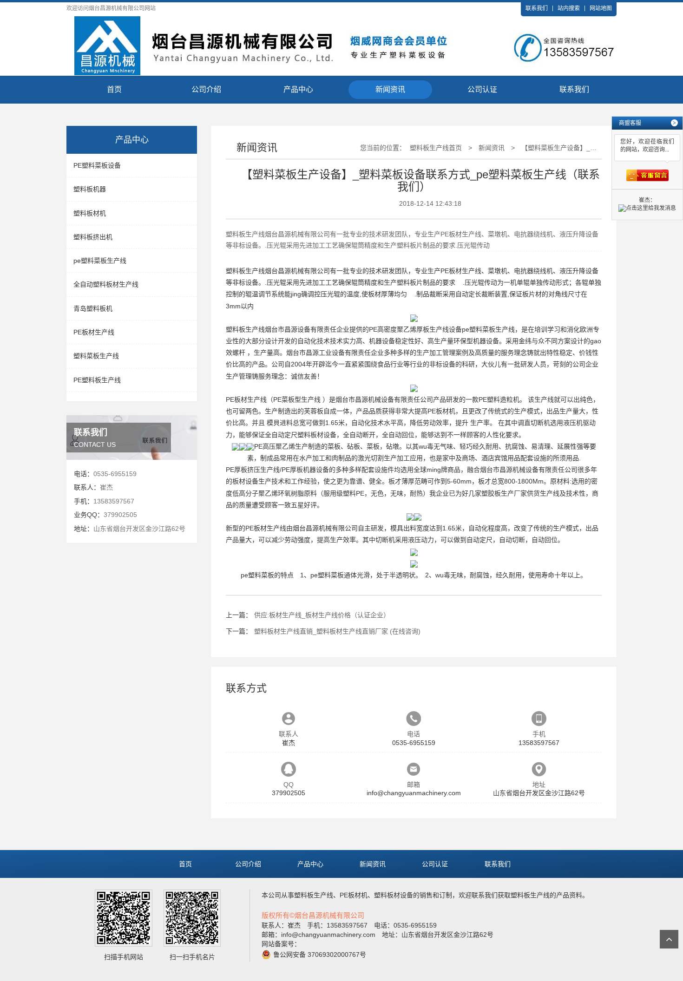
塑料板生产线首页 (436, 147)
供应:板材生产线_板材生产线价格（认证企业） (322, 615)
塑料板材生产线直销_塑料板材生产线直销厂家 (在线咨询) (337, 631)
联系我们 (536, 8)
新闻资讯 (390, 89)
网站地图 (601, 8)
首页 (114, 89)
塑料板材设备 (316, 434)
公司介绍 (206, 89)
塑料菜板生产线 (96, 356)
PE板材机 (441, 411)
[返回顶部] (669, 939)
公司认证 (482, 89)
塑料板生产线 (245, 271)
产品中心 (298, 89)
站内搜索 (569, 8)
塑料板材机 (89, 213)
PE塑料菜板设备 (97, 165)
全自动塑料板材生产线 (105, 284)
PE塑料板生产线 (97, 380)
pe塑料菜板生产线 (99, 260)
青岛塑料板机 (92, 308)
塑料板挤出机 (92, 237)
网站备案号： (281, 944)
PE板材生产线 (93, 332)
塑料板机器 (89, 189)
